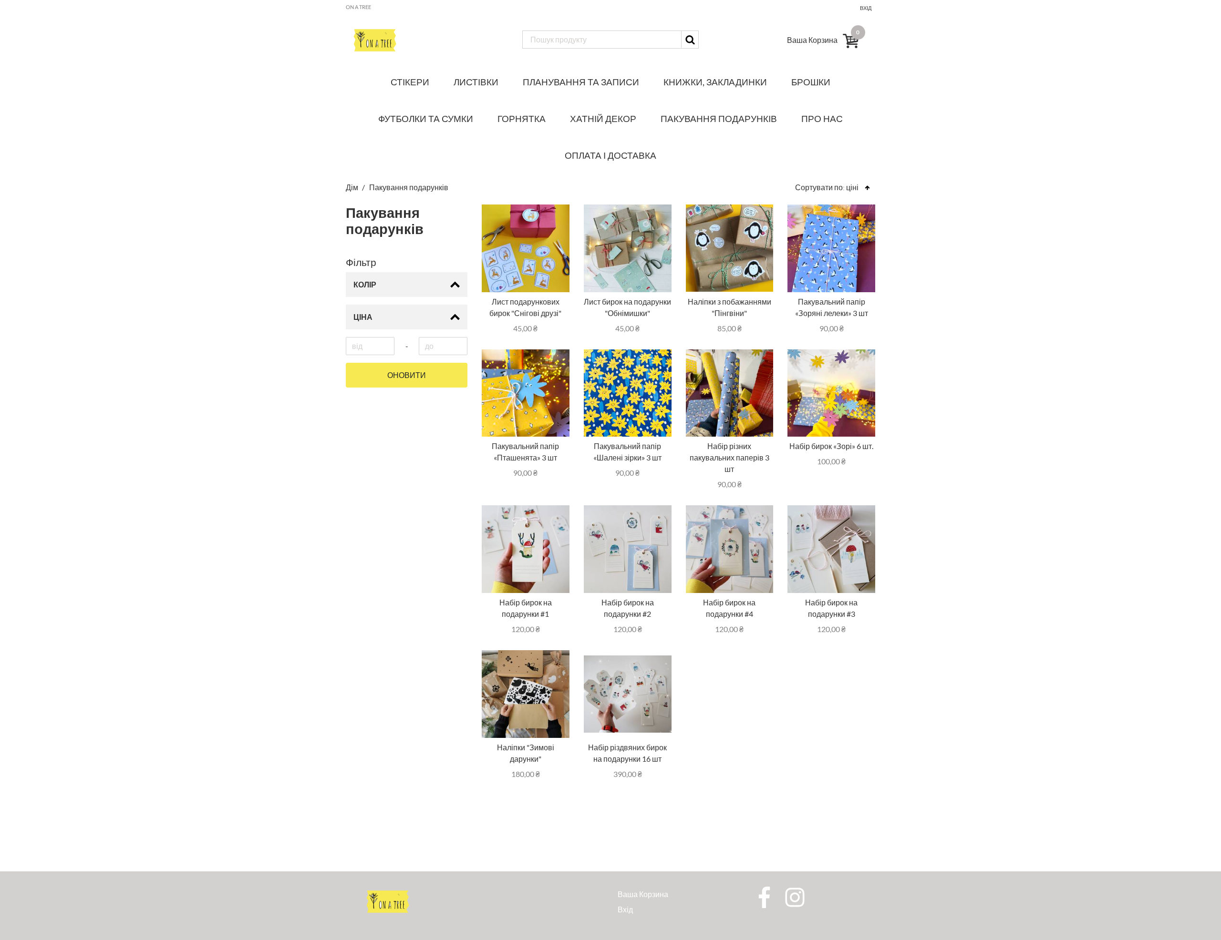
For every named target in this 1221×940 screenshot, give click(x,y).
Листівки (476, 81)
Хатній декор (603, 118)
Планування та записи (581, 81)
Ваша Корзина (643, 894)
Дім (353, 187)
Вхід (865, 8)
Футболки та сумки (425, 118)
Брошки (810, 81)
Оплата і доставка (610, 155)
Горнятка (521, 118)
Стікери (410, 81)
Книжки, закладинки (715, 81)
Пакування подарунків (719, 118)
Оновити (406, 375)
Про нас (822, 118)
